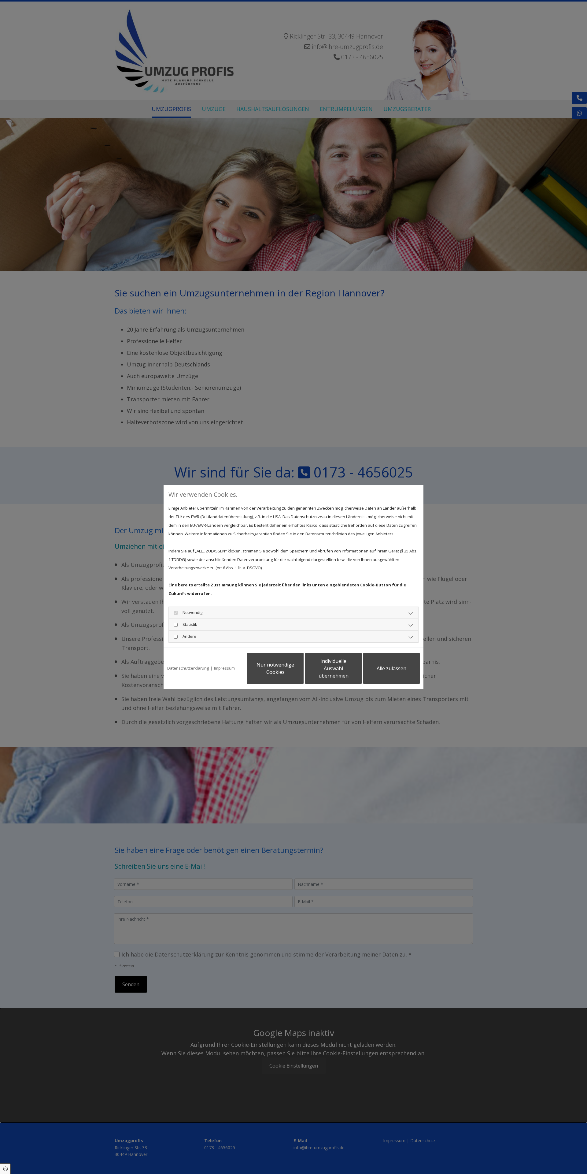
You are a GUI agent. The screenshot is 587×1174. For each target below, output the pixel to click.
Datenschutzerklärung (188, 668)
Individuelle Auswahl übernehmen (334, 668)
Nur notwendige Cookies (275, 668)
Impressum (224, 668)
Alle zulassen (391, 668)
